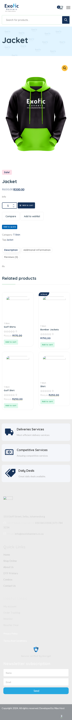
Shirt (43, 386)
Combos (7, 579)
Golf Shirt (9, 390)
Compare (11, 216)
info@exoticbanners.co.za (29, 533)
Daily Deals (26, 471)
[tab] (11, 250)
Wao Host (59, 708)
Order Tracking (11, 612)
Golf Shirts (10, 326)
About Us (8, 567)
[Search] (65, 20)
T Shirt (16, 234)
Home (6, 554)
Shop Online (10, 560)
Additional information (37, 249)
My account (9, 606)
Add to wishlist (32, 216)
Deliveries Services (30, 429)
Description (11, 249)
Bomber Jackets (49, 329)
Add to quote (10, 227)
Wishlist (8, 618)
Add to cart (27, 205)
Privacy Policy (10, 633)
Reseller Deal (10, 625)
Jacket (10, 239)
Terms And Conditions (15, 640)
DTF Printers (10, 573)
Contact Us (9, 585)
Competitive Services (32, 450)
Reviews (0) (11, 257)
